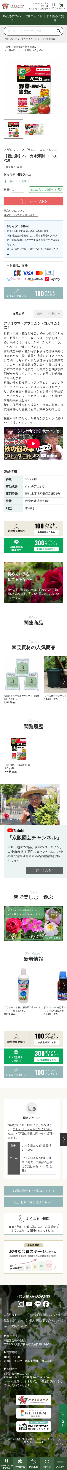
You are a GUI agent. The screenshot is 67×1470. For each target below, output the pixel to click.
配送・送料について (15, 1320)
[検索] (59, 31)
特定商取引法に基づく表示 (47, 1314)
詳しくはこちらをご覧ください (32, 1129)
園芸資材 (18, 47)
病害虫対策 (30, 47)
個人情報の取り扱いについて (46, 1320)
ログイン (53, 8)
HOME (8, 47)
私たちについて (12, 18)
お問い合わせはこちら (17, 1373)
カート (62, 8)
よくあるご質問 (55, 18)
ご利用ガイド (33, 16)
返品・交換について (15, 1326)
